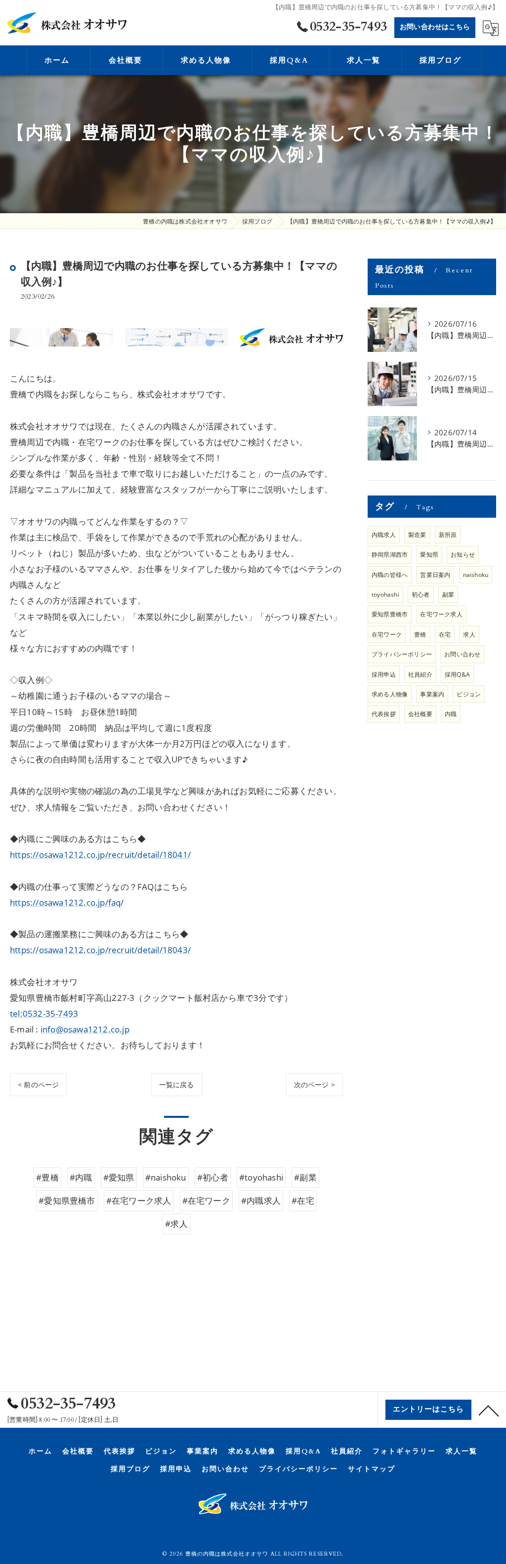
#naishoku (165, 1177)
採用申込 (384, 674)
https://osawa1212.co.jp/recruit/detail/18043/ (100, 949)
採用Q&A (457, 674)
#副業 (305, 1177)
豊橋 (420, 634)
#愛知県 (118, 1177)
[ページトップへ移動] (489, 1410)
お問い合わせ (462, 654)
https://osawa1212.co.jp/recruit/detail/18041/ (100, 854)
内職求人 (384, 535)
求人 (469, 634)
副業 (448, 594)
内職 (451, 714)
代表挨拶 (384, 714)
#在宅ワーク (206, 1200)
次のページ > (314, 1084)
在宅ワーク (387, 634)
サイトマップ (371, 1469)
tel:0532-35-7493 (44, 1013)
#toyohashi (261, 1177)
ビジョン (469, 694)
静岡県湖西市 (390, 554)
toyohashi (385, 594)
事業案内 (432, 694)
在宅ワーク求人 (441, 614)
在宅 (445, 634)
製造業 (417, 535)
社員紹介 (420, 674)
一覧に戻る (176, 1084)
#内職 (81, 1177)
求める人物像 (390, 694)
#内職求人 (261, 1200)
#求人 (176, 1223)
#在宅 (303, 1200)
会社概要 (420, 714)
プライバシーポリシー (402, 654)
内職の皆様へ (390, 575)
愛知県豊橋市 (390, 614)
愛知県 (429, 554)
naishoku (476, 575)
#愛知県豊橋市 (67, 1200)
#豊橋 (47, 1177)
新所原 (448, 535)
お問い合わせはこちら (435, 27)
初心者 (421, 594)
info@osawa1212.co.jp (85, 1029)
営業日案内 (435, 575)
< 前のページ (38, 1084)
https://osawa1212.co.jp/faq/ (67, 902)
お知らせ (463, 554)
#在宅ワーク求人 (138, 1200)
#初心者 (212, 1177)
